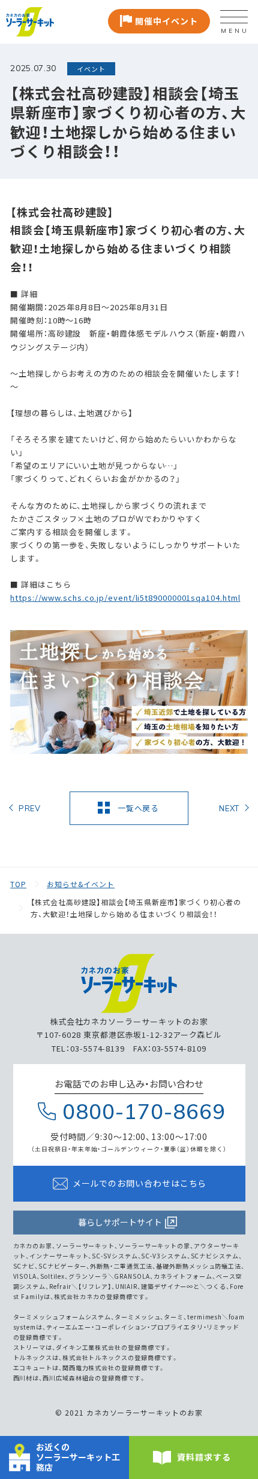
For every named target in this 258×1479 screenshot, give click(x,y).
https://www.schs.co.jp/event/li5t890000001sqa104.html (125, 597)
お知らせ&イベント (81, 884)
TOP (18, 884)
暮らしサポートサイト (120, 1223)
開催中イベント (166, 21)
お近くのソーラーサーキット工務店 (78, 1457)
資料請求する (203, 1457)
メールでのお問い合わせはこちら (140, 1184)
